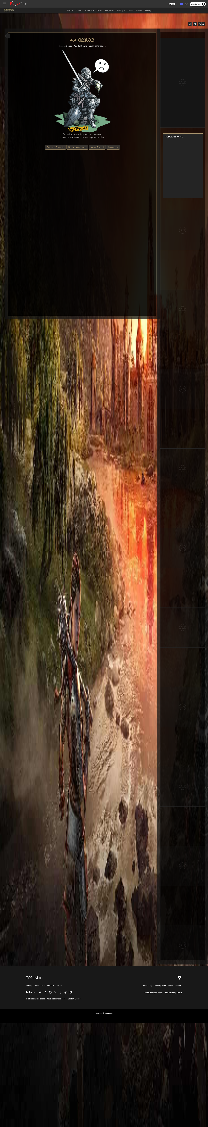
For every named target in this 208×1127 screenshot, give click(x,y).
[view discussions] (190, 24)
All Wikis (35, 986)
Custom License (75, 999)
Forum (43, 986)
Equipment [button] (109, 10)
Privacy (170, 986)
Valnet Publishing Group (172, 993)
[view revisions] (195, 24)
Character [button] (89, 10)
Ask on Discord (97, 147)
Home (28, 986)
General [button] (78, 10)
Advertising (147, 986)
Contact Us (113, 147)
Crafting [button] (120, 10)
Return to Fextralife (55, 147)
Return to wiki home (77, 147)
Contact (59, 986)
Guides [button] (138, 10)
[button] (172, 4)
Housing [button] (148, 10)
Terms (163, 986)
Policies (178, 986)
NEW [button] (69, 10)
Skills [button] (99, 10)
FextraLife (148, 993)
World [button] (130, 10)
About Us (50, 986)
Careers (157, 986)
